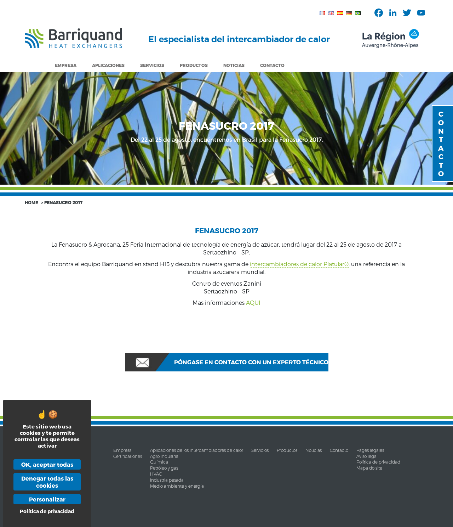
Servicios (152, 65)
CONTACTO (441, 144)
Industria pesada (167, 480)
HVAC (156, 474)
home (31, 202)
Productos (287, 450)
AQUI (253, 302)
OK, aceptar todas (47, 464)
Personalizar (47, 499)
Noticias (234, 65)
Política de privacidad (378, 462)
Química (159, 462)
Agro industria (164, 456)
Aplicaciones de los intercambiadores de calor (196, 450)
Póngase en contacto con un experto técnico (251, 362)
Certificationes (127, 456)
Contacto (272, 65)
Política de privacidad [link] (47, 511)
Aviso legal (367, 456)
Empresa (65, 65)
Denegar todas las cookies (47, 481)
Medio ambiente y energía (177, 486)
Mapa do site (369, 468)
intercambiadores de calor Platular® (299, 263)
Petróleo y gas (164, 468)
